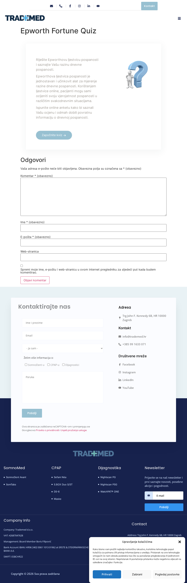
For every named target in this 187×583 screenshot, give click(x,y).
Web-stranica (29, 251)
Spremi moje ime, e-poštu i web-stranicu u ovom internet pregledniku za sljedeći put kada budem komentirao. (88, 271)
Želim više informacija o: (39, 358)
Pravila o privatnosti (47, 430)
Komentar (36, 175)
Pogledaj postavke (167, 574)
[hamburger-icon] (179, 18)
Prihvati (107, 574)
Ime (32, 222)
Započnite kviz (52, 135)
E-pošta (35, 236)
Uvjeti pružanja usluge (74, 430)
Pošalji (164, 507)
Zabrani (137, 574)
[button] (180, 542)
